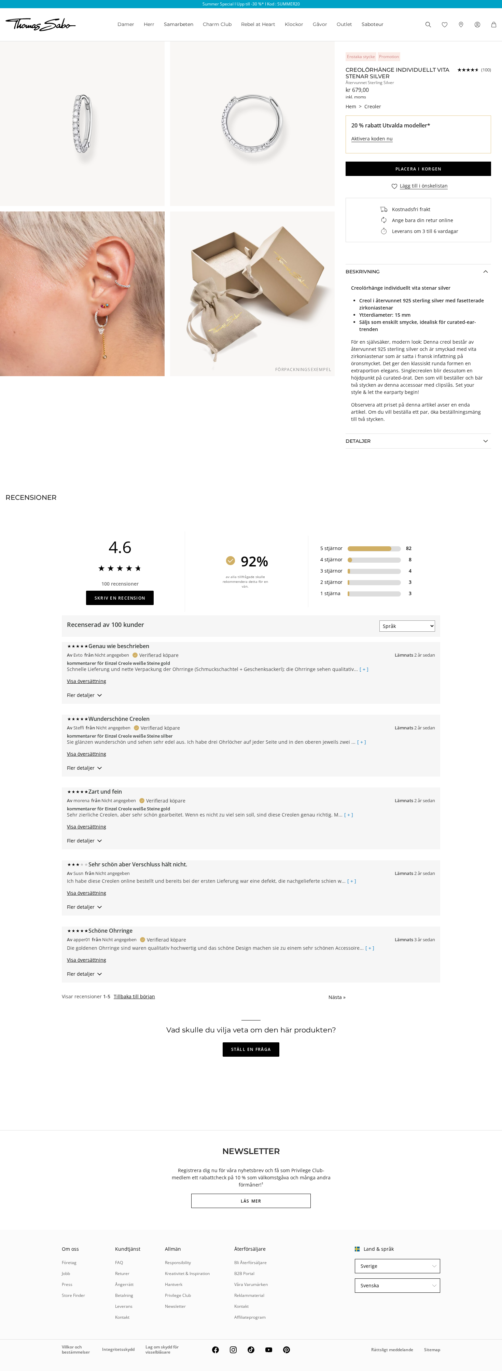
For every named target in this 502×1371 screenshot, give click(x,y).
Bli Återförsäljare (250, 1262)
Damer (125, 24)
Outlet (344, 24)
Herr (149, 24)
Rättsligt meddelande (392, 1350)
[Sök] (428, 24)
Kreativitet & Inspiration (187, 1273)
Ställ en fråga (251, 1049)
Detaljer (358, 441)
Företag (69, 1262)
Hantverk (173, 1284)
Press (67, 1284)
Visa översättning (86, 681)
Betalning (124, 1295)
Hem (351, 106)
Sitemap (432, 1350)
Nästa (337, 997)
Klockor (294, 24)
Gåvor (320, 24)
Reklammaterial (249, 1295)
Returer (122, 1273)
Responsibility (178, 1262)
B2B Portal (244, 1273)
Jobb (66, 1273)
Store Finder (73, 1295)
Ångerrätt (124, 1284)
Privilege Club (178, 1295)
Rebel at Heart (258, 24)
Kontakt (122, 1317)
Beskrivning (363, 272)
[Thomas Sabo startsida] (40, 24)
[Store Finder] (461, 24)
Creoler (372, 106)
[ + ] (364, 669)
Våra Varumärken (251, 1284)
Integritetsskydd (118, 1349)
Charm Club (217, 24)
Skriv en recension (120, 598)
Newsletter (175, 1306)
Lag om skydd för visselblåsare (162, 1349)
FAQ (119, 1262)
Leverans (124, 1306)
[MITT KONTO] (477, 24)
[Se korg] (494, 24)
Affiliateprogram (250, 1317)
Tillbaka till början (134, 996)
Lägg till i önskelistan (424, 186)
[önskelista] (444, 24)
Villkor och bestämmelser (76, 1349)
